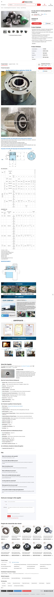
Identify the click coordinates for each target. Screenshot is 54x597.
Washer (21, 406)
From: (6, 501)
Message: (5, 507)
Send (9, 516)
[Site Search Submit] (39, 5)
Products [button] (10, 4)
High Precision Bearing (5, 578)
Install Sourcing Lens (27, 590)
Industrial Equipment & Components (10, 7)
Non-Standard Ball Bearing (26, 578)
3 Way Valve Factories (16, 583)
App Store (4, 590)
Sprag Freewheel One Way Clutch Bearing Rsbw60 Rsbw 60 (5, 553)
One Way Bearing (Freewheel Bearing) (20, 564)
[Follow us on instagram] (47, 590)
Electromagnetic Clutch (18, 568)
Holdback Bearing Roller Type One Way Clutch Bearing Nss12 (5, 537)
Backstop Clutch (17, 406)
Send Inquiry (36, 23)
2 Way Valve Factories (25, 583)
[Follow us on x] (46, 590)
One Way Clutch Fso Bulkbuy (18, 585)
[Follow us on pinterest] (50, 590)
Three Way (3, 583)
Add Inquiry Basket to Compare (16, 35)
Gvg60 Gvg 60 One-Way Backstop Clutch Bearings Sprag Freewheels (47, 553)
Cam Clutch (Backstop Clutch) (6, 566)
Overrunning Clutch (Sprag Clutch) (45, 564)
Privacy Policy (43, 594)
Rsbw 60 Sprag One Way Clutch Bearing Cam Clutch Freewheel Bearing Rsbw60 (16, 553)
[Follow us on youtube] (49, 590)
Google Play (10, 590)
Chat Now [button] (48, 23)
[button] (1, 1)
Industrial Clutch (34, 583)
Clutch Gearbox (41, 583)
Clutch (12, 406)
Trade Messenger (17, 590)
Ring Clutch (48, 583)
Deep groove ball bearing (44, 568)
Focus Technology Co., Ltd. (20, 594)
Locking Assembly (4, 568)
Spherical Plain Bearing (30, 568)
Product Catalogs (16, 562)
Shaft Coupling (3, 564)
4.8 (42, 65)
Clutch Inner (10, 585)
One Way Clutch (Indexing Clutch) (32, 564)
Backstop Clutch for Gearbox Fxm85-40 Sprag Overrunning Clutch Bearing (16, 537)
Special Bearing (23, 7)
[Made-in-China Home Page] (27, 2)
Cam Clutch (4, 585)
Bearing (18, 7)
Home (2, 7)
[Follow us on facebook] (44, 590)
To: (6, 504)
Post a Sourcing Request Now (12, 517)
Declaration (38, 594)
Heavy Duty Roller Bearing (15, 578)
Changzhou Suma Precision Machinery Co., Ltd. (37, 14)
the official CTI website (26, 366)
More (2, 587)
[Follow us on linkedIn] (52, 590)
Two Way (9, 583)
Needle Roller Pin (42, 566)
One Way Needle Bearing (31, 566)
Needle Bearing (16, 566)
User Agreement (32, 594)
